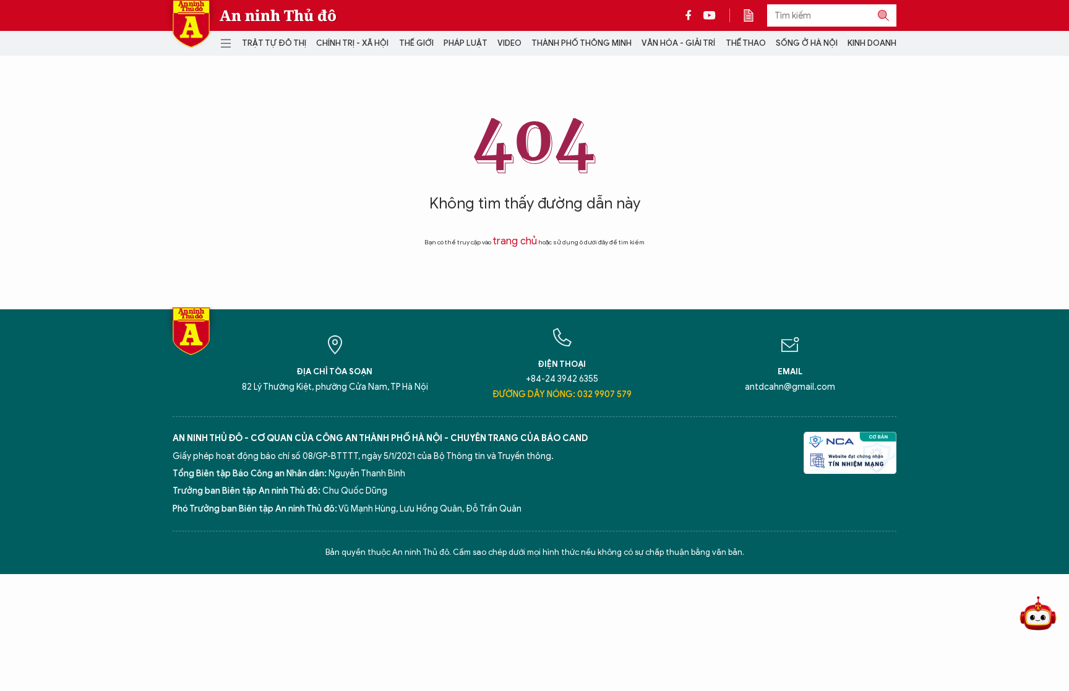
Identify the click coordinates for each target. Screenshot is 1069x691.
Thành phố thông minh (581, 43)
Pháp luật (465, 43)
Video (509, 43)
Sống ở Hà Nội (807, 43)
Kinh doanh (872, 43)
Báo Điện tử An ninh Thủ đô (191, 24)
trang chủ (514, 241)
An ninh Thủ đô (278, 15)
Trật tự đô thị (274, 43)
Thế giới (416, 43)
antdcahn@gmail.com (790, 387)
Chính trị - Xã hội (352, 43)
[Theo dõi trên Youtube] (709, 15)
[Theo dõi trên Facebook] (691, 15)
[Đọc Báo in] (754, 15)
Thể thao (746, 43)
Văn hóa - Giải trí (678, 43)
